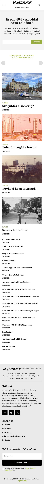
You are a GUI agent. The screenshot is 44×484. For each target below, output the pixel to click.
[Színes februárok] (22, 210)
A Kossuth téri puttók (12, 246)
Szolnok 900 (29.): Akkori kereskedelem (20, 296)
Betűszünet (7, 332)
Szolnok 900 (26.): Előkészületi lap (18, 318)
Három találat (8, 346)
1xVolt (5, 144)
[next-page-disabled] (41, 63)
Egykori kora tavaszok (19, 189)
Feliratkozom (21, 462)
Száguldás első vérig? (18, 106)
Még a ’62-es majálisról (13, 253)
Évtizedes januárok (11, 239)
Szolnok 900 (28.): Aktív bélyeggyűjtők (20, 303)
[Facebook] (5, 412)
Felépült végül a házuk (19, 147)
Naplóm (5, 103)
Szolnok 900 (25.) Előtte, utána (17, 325)
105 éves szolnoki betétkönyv (16, 282)
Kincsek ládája (8, 261)
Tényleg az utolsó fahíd (13, 275)
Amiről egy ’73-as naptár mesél (17, 268)
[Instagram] (11, 412)
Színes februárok (14, 230)
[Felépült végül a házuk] (22, 127)
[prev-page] (3, 63)
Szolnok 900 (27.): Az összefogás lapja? (20, 310)
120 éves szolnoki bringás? (14, 339)
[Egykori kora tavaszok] (22, 169)
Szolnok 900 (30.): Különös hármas (18, 289)
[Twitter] (17, 412)
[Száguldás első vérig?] (22, 86)
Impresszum (22, 481)
